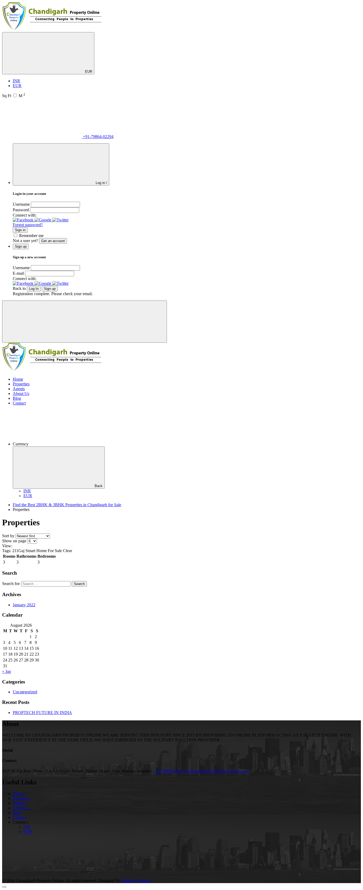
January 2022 (24, 605)
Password (21, 210)
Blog (17, 398)
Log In (34, 289)
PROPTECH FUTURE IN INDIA (42, 712)
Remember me (31, 235)
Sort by (8, 536)
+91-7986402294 (167, 771)
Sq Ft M (13, 95)
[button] (24, 220)
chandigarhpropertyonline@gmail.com (216, 771)
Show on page (14, 541)
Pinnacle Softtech (136, 880)
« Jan (6, 671)
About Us (21, 393)
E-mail (18, 273)
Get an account (53, 241)
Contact (19, 403)
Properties (21, 384)
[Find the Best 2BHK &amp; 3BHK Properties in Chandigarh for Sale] (52, 29)
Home (18, 379)
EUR (88, 72)
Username (21, 204)
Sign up (50, 289)
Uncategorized (25, 692)
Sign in (20, 230)
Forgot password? (28, 224)
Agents (19, 388)
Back (99, 486)
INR (16, 81)
